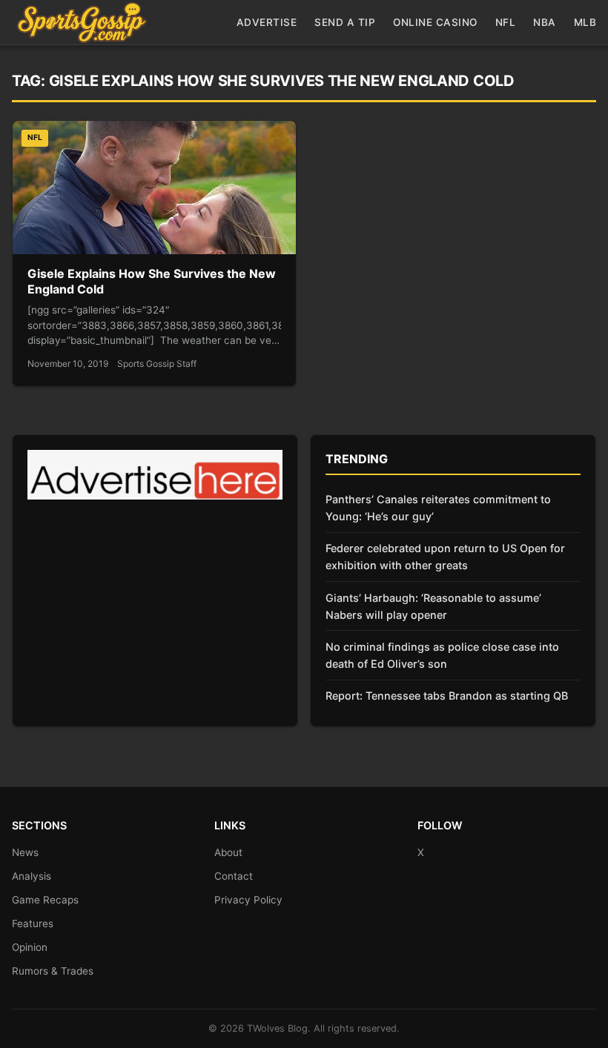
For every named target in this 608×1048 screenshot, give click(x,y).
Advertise (267, 22)
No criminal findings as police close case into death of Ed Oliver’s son (442, 655)
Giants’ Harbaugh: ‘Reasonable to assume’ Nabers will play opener (433, 606)
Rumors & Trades (52, 971)
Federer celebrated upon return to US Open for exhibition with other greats (445, 556)
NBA (544, 22)
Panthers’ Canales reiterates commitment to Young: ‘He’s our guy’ (438, 508)
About (228, 852)
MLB (585, 22)
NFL (505, 22)
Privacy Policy (248, 900)
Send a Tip (344, 22)
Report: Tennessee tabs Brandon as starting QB (447, 695)
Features (32, 923)
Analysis (31, 876)
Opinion (29, 947)
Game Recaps (45, 900)
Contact (233, 876)
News (25, 852)
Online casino (435, 22)
